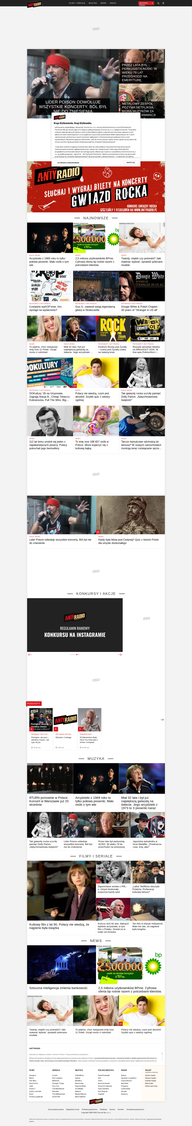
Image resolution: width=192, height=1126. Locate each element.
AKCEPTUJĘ (131, 162)
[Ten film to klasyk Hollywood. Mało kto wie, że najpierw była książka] (148, 909)
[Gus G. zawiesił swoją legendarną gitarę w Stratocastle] (96, 286)
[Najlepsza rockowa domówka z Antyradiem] (75, 625)
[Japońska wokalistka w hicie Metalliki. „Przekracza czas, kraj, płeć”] (148, 825)
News (78, 255)
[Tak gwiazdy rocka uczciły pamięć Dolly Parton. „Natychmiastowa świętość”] (142, 373)
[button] (70, 654)
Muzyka (96, 759)
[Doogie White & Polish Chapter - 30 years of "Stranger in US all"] (142, 286)
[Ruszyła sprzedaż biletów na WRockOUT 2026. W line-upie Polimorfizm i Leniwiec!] (147, 328)
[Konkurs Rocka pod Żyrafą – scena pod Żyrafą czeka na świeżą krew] (113, 328)
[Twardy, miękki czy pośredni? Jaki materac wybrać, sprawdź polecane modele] (142, 238)
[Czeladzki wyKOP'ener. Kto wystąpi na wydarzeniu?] (50, 286)
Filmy (32, 1070)
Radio (124, 1070)
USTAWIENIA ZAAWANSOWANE (68, 163)
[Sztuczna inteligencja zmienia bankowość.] (61, 964)
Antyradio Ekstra (63, 734)
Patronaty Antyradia (40, 303)
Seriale (56, 1070)
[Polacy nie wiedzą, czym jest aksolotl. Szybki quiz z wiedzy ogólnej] (96, 373)
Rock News (34, 255)
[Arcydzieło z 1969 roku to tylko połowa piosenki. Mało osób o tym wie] (50, 238)
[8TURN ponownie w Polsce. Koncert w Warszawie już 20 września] (50, 778)
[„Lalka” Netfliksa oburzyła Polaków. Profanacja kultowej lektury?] (148, 872)
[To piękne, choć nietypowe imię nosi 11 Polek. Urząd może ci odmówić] (44, 328)
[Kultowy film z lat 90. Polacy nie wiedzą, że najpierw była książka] (61, 891)
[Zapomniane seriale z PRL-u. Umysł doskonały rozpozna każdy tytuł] (113, 872)
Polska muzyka (106, 1070)
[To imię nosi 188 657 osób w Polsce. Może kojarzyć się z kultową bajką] (96, 421)
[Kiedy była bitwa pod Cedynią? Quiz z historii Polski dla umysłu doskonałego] (130, 515)
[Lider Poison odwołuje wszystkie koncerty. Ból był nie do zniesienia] (73, 83)
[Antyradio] (34, 5)
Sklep (148, 1070)
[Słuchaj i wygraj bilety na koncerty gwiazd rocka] (96, 186)
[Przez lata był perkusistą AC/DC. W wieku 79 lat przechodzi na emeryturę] (113, 825)
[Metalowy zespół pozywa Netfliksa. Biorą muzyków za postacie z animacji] (142, 101)
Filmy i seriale (96, 856)
